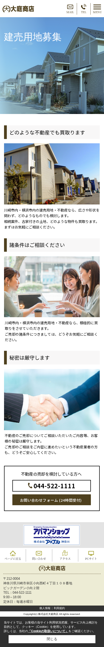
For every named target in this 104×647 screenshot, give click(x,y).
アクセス (65, 559)
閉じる (52, 639)
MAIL (70, 12)
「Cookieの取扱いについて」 (48, 631)
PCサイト (91, 559)
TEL (83, 12)
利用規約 (59, 608)
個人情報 (44, 608)
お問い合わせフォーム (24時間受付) (51, 500)
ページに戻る (13, 559)
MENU (97, 12)
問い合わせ (39, 559)
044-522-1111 (54, 485)
